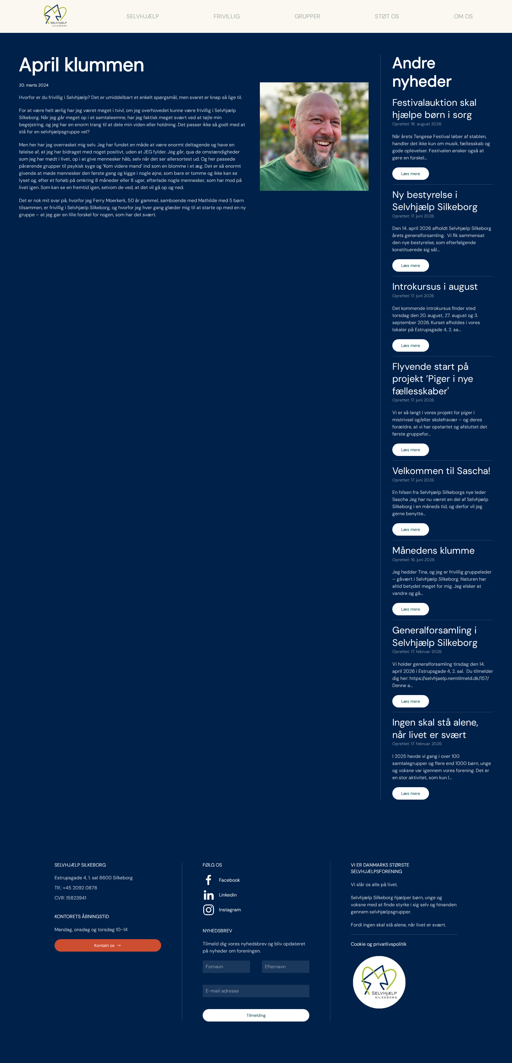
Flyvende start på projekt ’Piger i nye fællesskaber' (432, 378)
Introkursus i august (435, 286)
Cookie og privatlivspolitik (379, 944)
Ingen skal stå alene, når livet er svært (435, 728)
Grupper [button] (307, 16)
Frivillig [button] (227, 16)
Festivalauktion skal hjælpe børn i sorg (434, 108)
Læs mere (410, 173)
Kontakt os (104, 945)
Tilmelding (256, 1015)
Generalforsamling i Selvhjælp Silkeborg (435, 636)
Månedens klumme (433, 550)
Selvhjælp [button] (143, 16)
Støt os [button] (387, 16)
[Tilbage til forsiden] (55, 16)
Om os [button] (463, 16)
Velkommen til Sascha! (441, 471)
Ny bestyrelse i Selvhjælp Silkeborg (435, 200)
